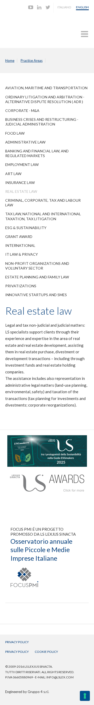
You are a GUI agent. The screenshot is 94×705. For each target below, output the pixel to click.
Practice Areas (32, 60)
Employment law (22, 164)
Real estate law (21, 191)
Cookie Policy (46, 652)
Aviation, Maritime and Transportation (46, 88)
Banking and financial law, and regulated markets (37, 153)
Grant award (18, 236)
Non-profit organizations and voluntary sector (37, 265)
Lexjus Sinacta (25, 28)
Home (9, 60)
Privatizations (20, 286)
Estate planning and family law (37, 277)
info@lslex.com (60, 677)
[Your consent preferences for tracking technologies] (85, 696)
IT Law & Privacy (21, 254)
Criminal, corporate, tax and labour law (43, 202)
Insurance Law (20, 182)
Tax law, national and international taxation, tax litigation (43, 216)
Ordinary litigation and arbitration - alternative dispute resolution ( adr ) (44, 99)
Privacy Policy (17, 642)
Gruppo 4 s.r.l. (38, 692)
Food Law (15, 133)
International (20, 245)
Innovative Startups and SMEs (36, 294)
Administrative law (25, 142)
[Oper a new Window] (47, 437)
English (82, 7)
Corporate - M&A (22, 110)
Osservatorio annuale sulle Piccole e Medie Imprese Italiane (41, 549)
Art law (13, 173)
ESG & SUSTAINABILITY (25, 227)
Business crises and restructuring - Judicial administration (41, 121)
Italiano (64, 7)
